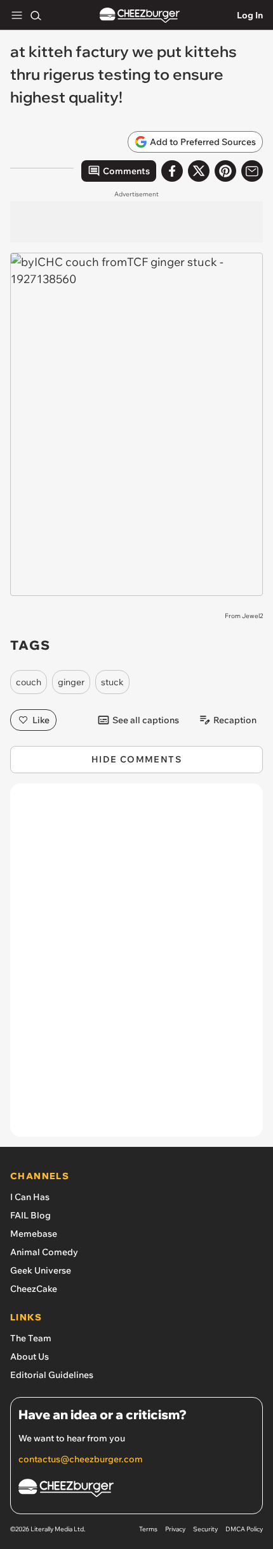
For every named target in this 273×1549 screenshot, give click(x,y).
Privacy (175, 1529)
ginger (71, 682)
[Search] (35, 15)
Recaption (234, 720)
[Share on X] (199, 171)
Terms (148, 1529)
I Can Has (30, 1197)
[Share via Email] (252, 171)
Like (41, 720)
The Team (30, 1338)
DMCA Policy (244, 1529)
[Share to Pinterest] (225, 171)
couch (28, 682)
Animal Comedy (44, 1252)
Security (205, 1529)
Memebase (33, 1233)
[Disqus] (136, 966)
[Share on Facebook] (172, 171)
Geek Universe (40, 1270)
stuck (112, 682)
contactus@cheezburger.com (80, 1459)
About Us (29, 1356)
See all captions (145, 720)
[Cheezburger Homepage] (139, 15)
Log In (250, 15)
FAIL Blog (30, 1215)
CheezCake (33, 1288)
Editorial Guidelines (51, 1375)
